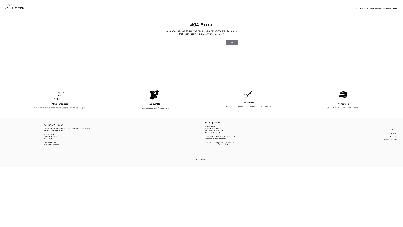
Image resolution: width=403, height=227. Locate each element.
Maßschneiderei (60, 104)
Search (232, 42)
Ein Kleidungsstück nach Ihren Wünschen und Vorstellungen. (59, 108)
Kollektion (249, 102)
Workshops (343, 104)
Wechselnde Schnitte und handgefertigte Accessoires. (248, 106)
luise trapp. (18, 7)
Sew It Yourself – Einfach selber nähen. (343, 108)
